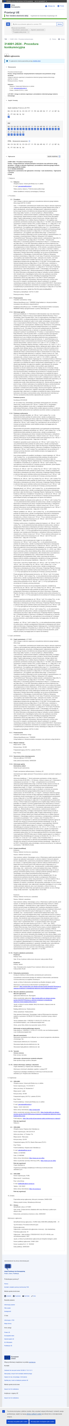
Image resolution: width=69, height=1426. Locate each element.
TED (5, 39)
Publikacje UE (8, 1345)
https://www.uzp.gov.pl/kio (36, 1158)
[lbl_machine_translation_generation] (29, 141)
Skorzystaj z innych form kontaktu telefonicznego (18, 1373)
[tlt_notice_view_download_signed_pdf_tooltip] (9, 117)
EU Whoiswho (8, 1342)
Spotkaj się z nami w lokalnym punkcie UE (16, 1380)
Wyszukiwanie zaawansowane (20, 29)
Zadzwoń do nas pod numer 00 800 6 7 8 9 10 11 (18, 1370)
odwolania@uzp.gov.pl (24, 1150)
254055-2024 (37, 61)
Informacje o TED (9, 1320)
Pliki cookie (7, 1308)
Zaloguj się (51, 6)
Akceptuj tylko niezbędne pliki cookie (42, 1421)
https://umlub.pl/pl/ (34, 1109)
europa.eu (32, 1362)
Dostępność (7, 1311)
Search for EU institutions (11, 1389)
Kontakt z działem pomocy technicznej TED (16, 1287)
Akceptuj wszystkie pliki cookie (17, 1421)
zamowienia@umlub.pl (20, 88)
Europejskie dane (9, 1335)
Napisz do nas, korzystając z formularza (15, 1377)
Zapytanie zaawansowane (37, 29)
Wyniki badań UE (9, 1339)
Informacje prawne (9, 1304)
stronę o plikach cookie (34, 1414)
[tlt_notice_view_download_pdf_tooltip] (9, 129)
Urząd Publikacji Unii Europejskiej (14, 1271)
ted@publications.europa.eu (26, 1183)
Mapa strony (7, 1323)
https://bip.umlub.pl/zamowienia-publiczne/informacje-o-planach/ (41, 1118)
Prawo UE (7, 1332)
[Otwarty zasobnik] (6, 55)
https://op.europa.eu (35, 1189)
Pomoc (6, 1283)
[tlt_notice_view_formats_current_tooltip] (59, 156)
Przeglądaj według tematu (20, 32)
